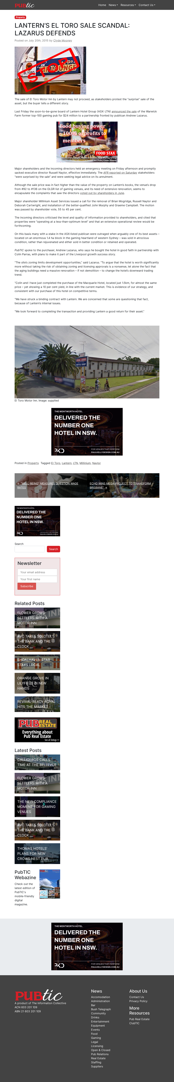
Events (95, 1029)
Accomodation (100, 997)
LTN (75, 463)
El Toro (55, 463)
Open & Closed (100, 1050)
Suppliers (97, 1066)
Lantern (67, 463)
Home (102, 5)
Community (98, 1013)
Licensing (97, 1046)
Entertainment (100, 1021)
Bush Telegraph (101, 1009)
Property (20, 17)
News (112, 5)
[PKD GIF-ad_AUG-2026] (87, 431)
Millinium (85, 463)
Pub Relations (100, 1054)
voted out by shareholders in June (102, 193)
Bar (93, 1005)
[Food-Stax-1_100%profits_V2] (87, 141)
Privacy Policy (138, 1001)
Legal (94, 1042)
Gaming (96, 1037)
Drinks (95, 1017)
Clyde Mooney (62, 40)
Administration (100, 1001)
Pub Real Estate (139, 1019)
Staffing (96, 1062)
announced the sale (124, 111)
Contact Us (146, 5)
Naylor (96, 463)
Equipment (98, 1025)
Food (94, 1033)
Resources (127, 5)
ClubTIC (134, 1023)
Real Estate (98, 1058)
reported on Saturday (120, 172)
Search (19, 544)
